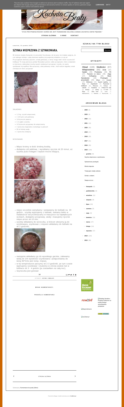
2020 (86, 127)
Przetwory (98, 72)
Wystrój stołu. (105, 93)
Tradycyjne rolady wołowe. (93, 171)
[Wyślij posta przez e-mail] (39, 274)
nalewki (84, 87)
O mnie (63, 35)
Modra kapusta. (89, 166)
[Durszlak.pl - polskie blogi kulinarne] (86, 309)
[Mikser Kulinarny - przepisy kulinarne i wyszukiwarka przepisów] (87, 291)
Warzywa (95, 86)
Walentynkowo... (86, 93)
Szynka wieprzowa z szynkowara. (35, 50)
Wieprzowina (88, 69)
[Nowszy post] (14, 376)
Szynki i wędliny (48, 278)
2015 (86, 150)
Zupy (109, 74)
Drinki (106, 91)
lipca (87, 204)
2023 (86, 114)
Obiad (85, 67)
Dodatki (109, 80)
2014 (86, 236)
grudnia (88, 154)
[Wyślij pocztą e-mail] (67, 275)
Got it (108, 5)
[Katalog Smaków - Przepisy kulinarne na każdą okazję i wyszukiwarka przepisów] (104, 306)
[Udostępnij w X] (71, 275)
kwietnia (89, 217)
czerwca (88, 208)
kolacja (106, 86)
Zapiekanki (94, 84)
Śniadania (94, 87)
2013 (86, 240)
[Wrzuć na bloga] (69, 275)
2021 (86, 123)
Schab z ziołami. (90, 175)
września (89, 195)
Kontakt (75, 35)
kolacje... (87, 89)
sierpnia (88, 199)
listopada (89, 186)
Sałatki (84, 72)
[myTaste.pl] (85, 317)
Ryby (83, 91)
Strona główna (48, 35)
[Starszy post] (75, 376)
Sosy (83, 84)
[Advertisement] (44, 354)
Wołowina (96, 93)
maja (87, 213)
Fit (110, 72)
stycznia (89, 231)
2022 (86, 118)
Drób (104, 70)
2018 (86, 136)
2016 (86, 145)
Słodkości (101, 67)
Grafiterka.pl (73, 396)
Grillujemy (92, 76)
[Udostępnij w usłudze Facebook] (73, 275)
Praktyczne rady (106, 87)
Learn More (100, 5)
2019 (86, 132)
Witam (98, 80)
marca (88, 222)
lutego (88, 226)
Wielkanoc (89, 82)
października (90, 191)
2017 (86, 141)
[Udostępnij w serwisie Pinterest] (76, 275)
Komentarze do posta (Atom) (29, 387)
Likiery (97, 89)
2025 (86, 110)
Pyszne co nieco (94, 74)
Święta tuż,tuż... (89, 180)
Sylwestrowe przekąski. (92, 161)
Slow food (95, 91)
